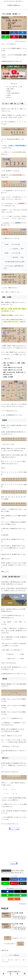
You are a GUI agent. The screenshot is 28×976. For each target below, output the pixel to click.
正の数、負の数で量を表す (13, 93)
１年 (22, 872)
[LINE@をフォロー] (7, 895)
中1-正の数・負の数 (7, 870)
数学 (4, 872)
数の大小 (9, 97)
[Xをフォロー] (20, 891)
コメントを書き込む (14, 955)
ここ (23, 817)
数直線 (8, 91)
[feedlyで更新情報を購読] (20, 895)
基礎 (23, 870)
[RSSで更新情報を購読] (14, 898)
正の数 (8, 872)
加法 (18, 870)
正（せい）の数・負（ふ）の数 (14, 86)
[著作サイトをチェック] (7, 891)
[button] (22, 37)
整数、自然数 (10, 88)
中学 (14, 870)
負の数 (17, 872)
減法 (13, 872)
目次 (12, 83)
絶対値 (8, 95)
